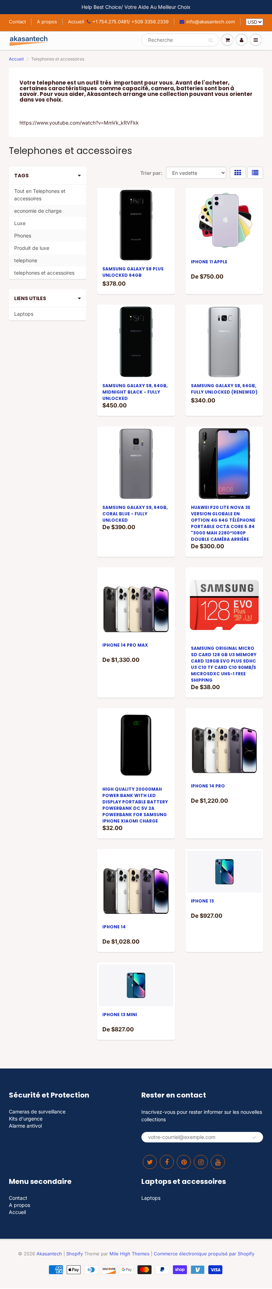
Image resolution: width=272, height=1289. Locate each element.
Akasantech (49, 1253)
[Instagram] (201, 1162)
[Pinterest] (184, 1162)
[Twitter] (150, 1162)
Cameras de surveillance (37, 1111)
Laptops (23, 314)
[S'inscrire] (254, 1137)
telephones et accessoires (44, 273)
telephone (25, 260)
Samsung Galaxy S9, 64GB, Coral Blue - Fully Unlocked (135, 513)
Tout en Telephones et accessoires (40, 194)
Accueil (76, 21)
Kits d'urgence (25, 1119)
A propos (47, 21)
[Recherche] (210, 40)
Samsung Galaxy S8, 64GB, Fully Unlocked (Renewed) (224, 389)
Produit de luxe (31, 248)
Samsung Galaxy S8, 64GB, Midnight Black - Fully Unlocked (135, 392)
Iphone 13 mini (119, 1015)
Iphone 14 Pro (208, 786)
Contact (17, 21)
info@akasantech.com (210, 21)
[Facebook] (167, 1162)
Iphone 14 (114, 927)
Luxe (20, 223)
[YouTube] (218, 1162)
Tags (21, 175)
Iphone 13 (202, 901)
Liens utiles (30, 298)
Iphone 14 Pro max (125, 645)
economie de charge (38, 211)
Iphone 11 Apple (209, 262)
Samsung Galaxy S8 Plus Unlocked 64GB (133, 272)
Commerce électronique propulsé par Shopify (204, 1253)
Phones (22, 236)
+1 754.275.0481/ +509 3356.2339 (130, 21)
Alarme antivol (25, 1126)
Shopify (74, 1253)
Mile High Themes (129, 1253)
